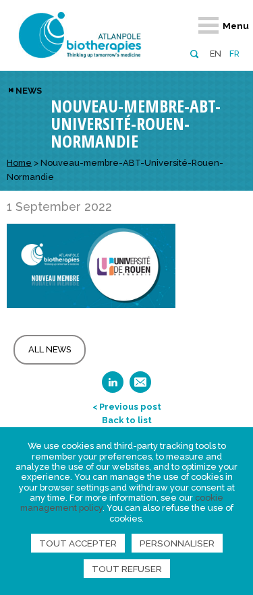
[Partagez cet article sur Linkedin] (112, 386)
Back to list (127, 420)
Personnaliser (177, 543)
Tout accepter (78, 543)
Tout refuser (127, 568)
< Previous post (126, 407)
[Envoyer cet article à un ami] (140, 386)
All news (49, 349)
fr (234, 54)
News (29, 91)
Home (19, 163)
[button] (194, 53)
